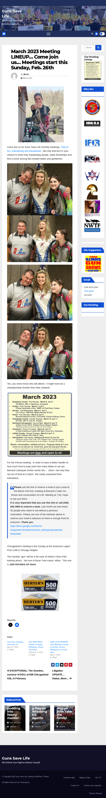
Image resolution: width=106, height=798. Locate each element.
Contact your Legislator (92, 785)
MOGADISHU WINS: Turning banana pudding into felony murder (14, 706)
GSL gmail (89, 291)
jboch (26, 74)
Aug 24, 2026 (15, 723)
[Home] (4, 34)
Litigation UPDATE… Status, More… (61, 674)
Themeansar (24, 782)
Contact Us (75, 785)
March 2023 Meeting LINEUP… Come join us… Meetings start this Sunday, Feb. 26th (39, 59)
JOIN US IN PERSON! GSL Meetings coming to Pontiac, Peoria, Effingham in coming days (59, 647)
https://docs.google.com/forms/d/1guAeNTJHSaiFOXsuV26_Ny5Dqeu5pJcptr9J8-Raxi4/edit (36, 530)
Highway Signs (84, 778)
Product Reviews (95, 793)
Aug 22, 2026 (65, 723)
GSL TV (98, 778)
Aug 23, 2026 (40, 723)
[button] (92, 34)
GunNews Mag (69, 778)
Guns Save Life (16, 758)
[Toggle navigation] (48, 34)
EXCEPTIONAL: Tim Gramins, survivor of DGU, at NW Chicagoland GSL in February (27, 674)
